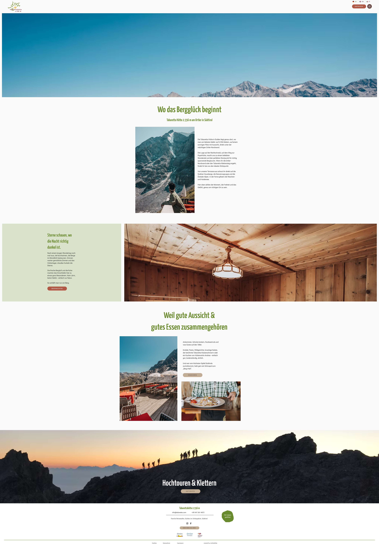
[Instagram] (187, 523)
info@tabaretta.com (179, 512)
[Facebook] (191, 523)
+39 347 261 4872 (198, 512)
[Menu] (369, 6)
